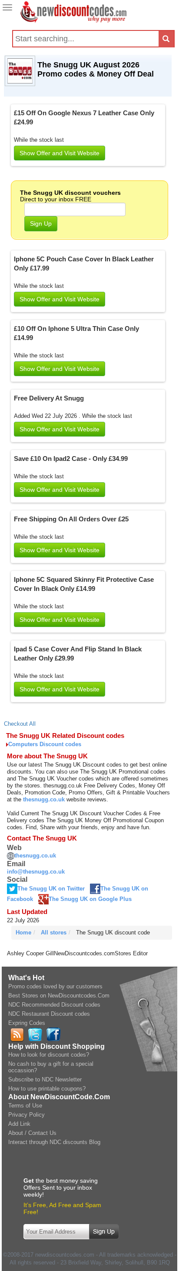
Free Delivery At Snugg (49, 398)
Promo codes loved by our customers (55, 986)
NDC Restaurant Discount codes (49, 1014)
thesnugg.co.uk (44, 799)
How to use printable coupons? (47, 1088)
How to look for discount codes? (48, 1054)
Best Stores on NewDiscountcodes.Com (58, 995)
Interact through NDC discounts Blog (54, 1142)
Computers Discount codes (44, 744)
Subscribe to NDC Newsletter (45, 1079)
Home (23, 932)
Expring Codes (26, 1023)
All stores (53, 932)
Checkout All (20, 724)
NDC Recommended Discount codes (54, 1004)
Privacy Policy (26, 1114)
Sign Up (41, 223)
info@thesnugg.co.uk (36, 871)
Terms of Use (25, 1105)
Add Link (19, 1124)
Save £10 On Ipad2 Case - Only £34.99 (71, 458)
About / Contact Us (32, 1133)
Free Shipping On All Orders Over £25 (71, 519)
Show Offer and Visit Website (59, 153)
